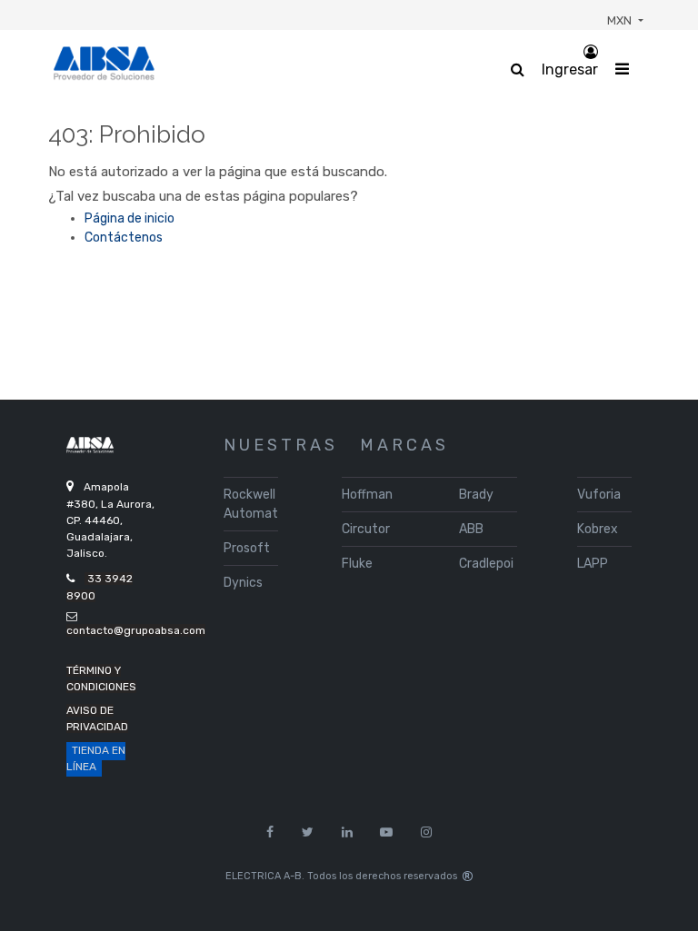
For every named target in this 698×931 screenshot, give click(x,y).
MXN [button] (620, 20)
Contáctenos (124, 237)
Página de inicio (129, 218)
